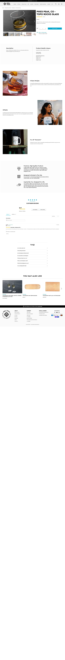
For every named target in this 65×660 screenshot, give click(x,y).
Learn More (40, 306)
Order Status (28, 312)
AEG (52, 4)
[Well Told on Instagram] (59, 312)
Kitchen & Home (24, 4)
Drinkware (18, 4)
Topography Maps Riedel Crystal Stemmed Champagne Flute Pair (12, 286)
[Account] (59, 4)
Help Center (28, 315)
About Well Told (17, 312)
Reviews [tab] (7, 214)
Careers (16, 319)
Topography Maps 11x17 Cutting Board (52, 286)
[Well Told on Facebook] (55, 312)
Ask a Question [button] (35, 209)
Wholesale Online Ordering (43, 315)
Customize (31, 4)
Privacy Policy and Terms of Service (32, 319)
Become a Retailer (29, 318)
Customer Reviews (17, 313)
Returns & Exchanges (30, 313)
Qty (37, 28)
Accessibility (28, 321)
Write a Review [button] (43, 209)
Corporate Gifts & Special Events (43, 312)
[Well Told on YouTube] (57, 312)
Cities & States (36, 4)
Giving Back (16, 318)
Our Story (16, 315)
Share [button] (8, 233)
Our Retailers (28, 316)
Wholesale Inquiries (42, 313)
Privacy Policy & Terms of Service (35, 324)
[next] (34, 21)
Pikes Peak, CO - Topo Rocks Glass (10, 231)
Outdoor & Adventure (43, 4)
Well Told (29, 324)
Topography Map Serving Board (32, 286)
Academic (48, 4)
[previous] (3, 288)
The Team (16, 316)
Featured (15, 4)
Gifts (28, 4)
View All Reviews (32, 201)
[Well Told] (6, 4)
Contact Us (16, 321)
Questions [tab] (13, 214)
